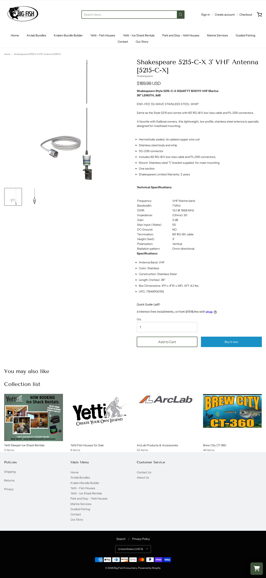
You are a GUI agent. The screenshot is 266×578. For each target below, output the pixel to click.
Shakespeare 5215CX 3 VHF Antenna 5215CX (37, 54)
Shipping (10, 472)
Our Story (142, 41)
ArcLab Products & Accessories (157, 445)
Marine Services (217, 35)
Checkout (245, 14)
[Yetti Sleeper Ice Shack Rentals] (33, 417)
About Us (143, 477)
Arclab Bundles (36, 35)
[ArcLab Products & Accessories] (166, 400)
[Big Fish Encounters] (23, 14)
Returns (9, 480)
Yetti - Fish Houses (102, 35)
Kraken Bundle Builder (68, 35)
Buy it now (231, 342)
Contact (123, 41)
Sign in (205, 14)
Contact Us (144, 472)
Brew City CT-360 (214, 445)
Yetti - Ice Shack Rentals (139, 35)
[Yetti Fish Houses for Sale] (99, 411)
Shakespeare (145, 76)
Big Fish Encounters (125, 567)
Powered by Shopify (149, 567)
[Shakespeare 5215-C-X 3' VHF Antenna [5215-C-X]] (13, 197)
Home (15, 35)
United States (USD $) (130, 549)
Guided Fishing (245, 35)
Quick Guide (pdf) (148, 304)
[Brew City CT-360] (232, 411)
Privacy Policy (141, 539)
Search (121, 539)
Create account (225, 14)
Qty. (139, 319)
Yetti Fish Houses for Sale (87, 445)
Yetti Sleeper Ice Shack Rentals (24, 445)
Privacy (9, 489)
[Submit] (181, 14)
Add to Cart (167, 342)
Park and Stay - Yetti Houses (180, 35)
